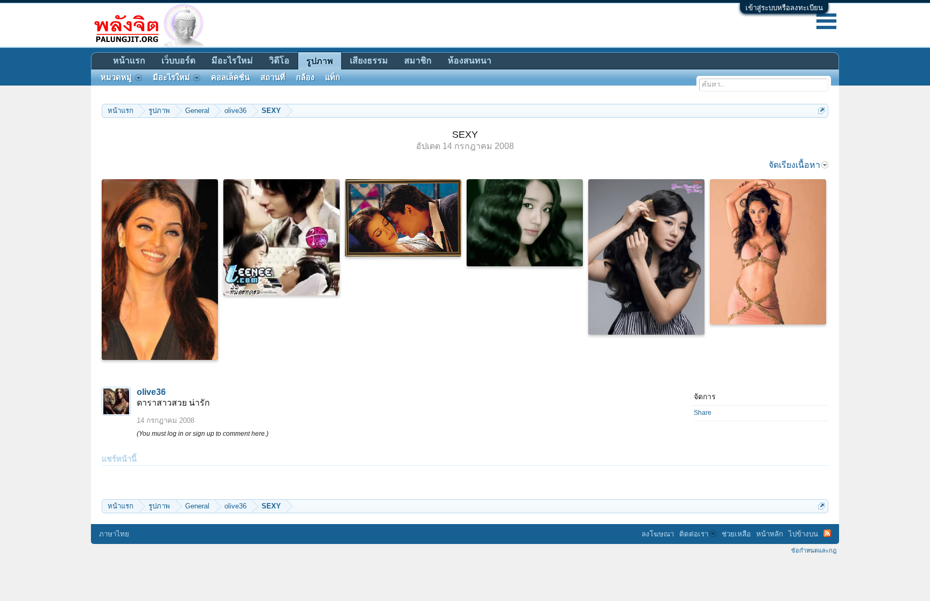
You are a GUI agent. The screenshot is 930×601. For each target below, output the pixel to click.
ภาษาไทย (114, 534)
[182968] (525, 222)
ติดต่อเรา (693, 534)
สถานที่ (272, 77)
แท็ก (332, 77)
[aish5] (160, 269)
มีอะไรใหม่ (232, 60)
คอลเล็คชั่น (230, 77)
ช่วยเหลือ (736, 534)
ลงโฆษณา (658, 534)
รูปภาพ (319, 61)
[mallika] (768, 251)
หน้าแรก (129, 60)
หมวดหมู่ (116, 77)
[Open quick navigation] (821, 110)
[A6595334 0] (403, 218)
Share (702, 412)
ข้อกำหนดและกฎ (813, 550)
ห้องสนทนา (469, 60)
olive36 (151, 392)
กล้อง (305, 77)
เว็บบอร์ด (178, 60)
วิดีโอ (279, 60)
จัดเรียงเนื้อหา (794, 164)
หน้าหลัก (769, 534)
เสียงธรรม (369, 60)
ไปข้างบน (803, 534)
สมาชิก (418, 60)
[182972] (646, 257)
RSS (827, 533)
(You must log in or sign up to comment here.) (203, 433)
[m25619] (281, 237)
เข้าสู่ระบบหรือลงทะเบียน (784, 8)
